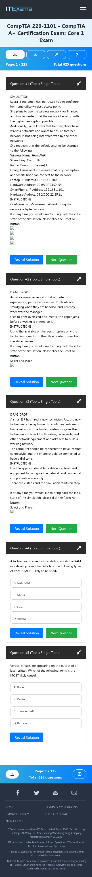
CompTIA (19, 25)
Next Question (61, 259)
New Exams (14, 821)
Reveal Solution (27, 259)
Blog (10, 807)
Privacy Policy (17, 814)
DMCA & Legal (56, 814)
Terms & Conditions (61, 807)
